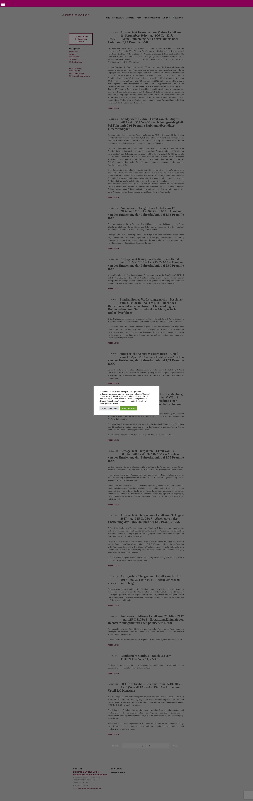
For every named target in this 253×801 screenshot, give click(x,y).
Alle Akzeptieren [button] (128, 408)
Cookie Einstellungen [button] (109, 408)
